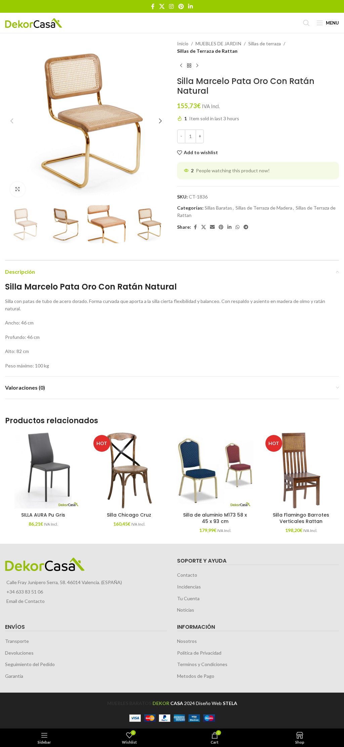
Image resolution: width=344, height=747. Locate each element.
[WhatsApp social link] (237, 227)
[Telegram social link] (246, 227)
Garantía (14, 676)
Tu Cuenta (188, 598)
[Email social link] (212, 227)
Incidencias (189, 586)
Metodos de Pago (195, 676)
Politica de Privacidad (199, 653)
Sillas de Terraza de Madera (263, 208)
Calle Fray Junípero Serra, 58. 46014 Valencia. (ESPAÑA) (64, 582)
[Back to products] (189, 66)
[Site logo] (33, 22)
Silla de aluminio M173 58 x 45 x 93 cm (215, 518)
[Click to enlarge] (17, 189)
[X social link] (162, 6)
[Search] (306, 23)
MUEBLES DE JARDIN (218, 43)
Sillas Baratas (218, 208)
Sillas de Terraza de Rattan (207, 51)
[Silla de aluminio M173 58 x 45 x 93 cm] (215, 471)
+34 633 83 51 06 (24, 592)
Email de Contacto (25, 601)
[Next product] (197, 66)
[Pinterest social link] (181, 6)
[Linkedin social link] (190, 6)
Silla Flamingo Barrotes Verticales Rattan (301, 518)
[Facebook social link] (153, 6)
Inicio (182, 43)
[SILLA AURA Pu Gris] (43, 471)
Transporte (17, 641)
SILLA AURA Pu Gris (43, 515)
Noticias (185, 610)
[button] (11, 121)
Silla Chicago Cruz (129, 515)
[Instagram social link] (171, 6)
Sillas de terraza (264, 43)
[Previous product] (181, 66)
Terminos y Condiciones (202, 664)
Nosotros (187, 641)
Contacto (187, 575)
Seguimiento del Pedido (30, 664)
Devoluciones (19, 653)
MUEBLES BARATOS (129, 703)
